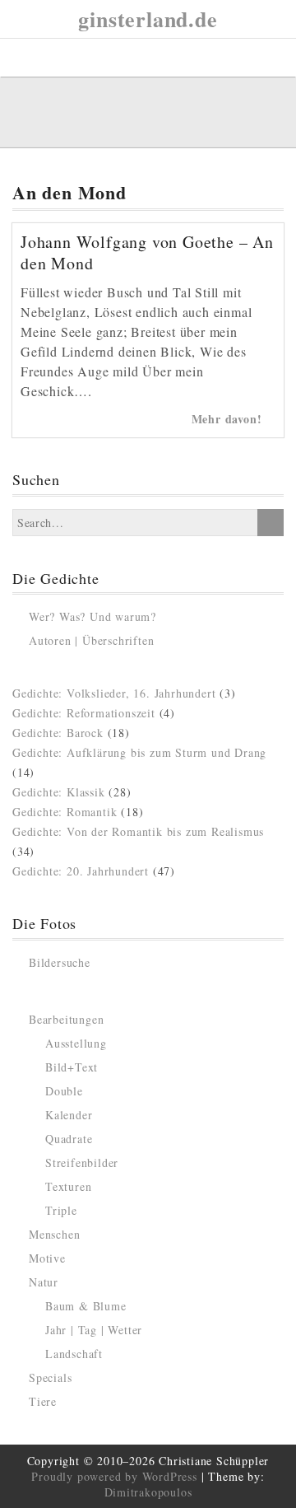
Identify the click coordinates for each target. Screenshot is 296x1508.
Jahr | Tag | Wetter (93, 1330)
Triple (61, 1210)
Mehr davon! (229, 418)
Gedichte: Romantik (64, 811)
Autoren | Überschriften (91, 640)
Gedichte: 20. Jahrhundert (80, 871)
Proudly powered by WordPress (114, 1476)
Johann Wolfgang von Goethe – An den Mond (147, 252)
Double (64, 1091)
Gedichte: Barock (58, 732)
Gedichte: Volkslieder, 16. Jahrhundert (113, 693)
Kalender (68, 1115)
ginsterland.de (147, 19)
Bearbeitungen (66, 1019)
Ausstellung (76, 1043)
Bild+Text (71, 1067)
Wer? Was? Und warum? (92, 616)
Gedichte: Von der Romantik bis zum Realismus (138, 831)
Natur (43, 1282)
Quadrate (68, 1138)
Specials (50, 1377)
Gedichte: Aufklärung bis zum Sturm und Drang (139, 752)
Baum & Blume (86, 1306)
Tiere (43, 1401)
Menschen (54, 1234)
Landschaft (74, 1353)
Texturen (68, 1186)
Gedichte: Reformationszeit (83, 713)
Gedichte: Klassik (58, 792)
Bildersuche (59, 962)
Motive (47, 1258)
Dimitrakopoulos (148, 1492)
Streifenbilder (81, 1162)
